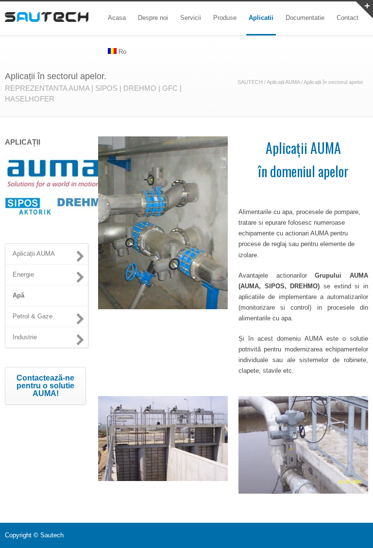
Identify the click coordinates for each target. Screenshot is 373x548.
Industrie (25, 337)
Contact (347, 17)
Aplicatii (261, 17)
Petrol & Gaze (32, 316)
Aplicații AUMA (283, 82)
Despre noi (153, 17)
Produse (225, 17)
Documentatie (305, 17)
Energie (23, 274)
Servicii (190, 17)
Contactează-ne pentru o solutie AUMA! (45, 386)
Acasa (117, 17)
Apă (18, 295)
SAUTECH (250, 82)
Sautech (52, 535)
